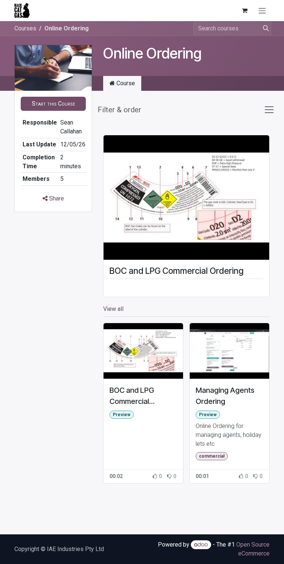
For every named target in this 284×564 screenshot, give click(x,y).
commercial (211, 456)
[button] (53, 104)
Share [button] (56, 198)
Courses (25, 28)
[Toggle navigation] (262, 10)
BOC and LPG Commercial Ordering (176, 271)
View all (113, 308)
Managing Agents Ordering (225, 396)
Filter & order (119, 109)
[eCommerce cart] (244, 10)
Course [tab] (125, 83)
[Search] (264, 28)
